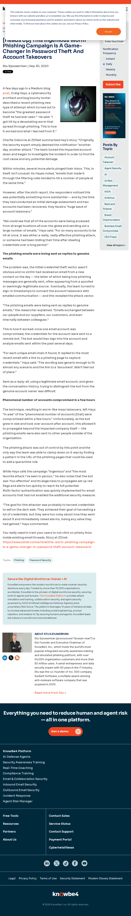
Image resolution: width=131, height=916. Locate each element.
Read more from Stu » (50, 693)
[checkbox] (114, 67)
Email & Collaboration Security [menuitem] (25, 779)
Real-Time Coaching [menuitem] (18, 768)
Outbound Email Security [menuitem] (21, 790)
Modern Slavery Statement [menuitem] (105, 878)
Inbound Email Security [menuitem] (20, 784)
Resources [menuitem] (11, 824)
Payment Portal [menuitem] (60, 839)
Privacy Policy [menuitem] (28, 878)
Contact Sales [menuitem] (59, 816)
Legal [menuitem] (11, 878)
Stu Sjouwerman (15, 66)
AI (105, 174)
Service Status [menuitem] (59, 824)
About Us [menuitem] (9, 839)
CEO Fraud (110, 237)
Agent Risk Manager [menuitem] (18, 801)
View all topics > (116, 245)
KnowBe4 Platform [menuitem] (17, 751)
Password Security (40, 560)
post (6, 93)
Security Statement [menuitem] (72, 878)
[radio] (114, 59)
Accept (108, 31)
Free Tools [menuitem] (10, 816)
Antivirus (109, 197)
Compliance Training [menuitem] (18, 773)
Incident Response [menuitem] (17, 795)
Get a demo (60, 731)
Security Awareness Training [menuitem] (24, 762)
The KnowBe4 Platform (52, 595)
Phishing (19, 560)
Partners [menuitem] (9, 831)
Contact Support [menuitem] (61, 831)
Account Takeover (108, 160)
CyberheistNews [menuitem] (61, 847)
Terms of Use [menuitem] (48, 878)
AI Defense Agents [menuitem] (16, 757)
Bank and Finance (109, 206)
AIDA (107, 191)
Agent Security (112, 168)
